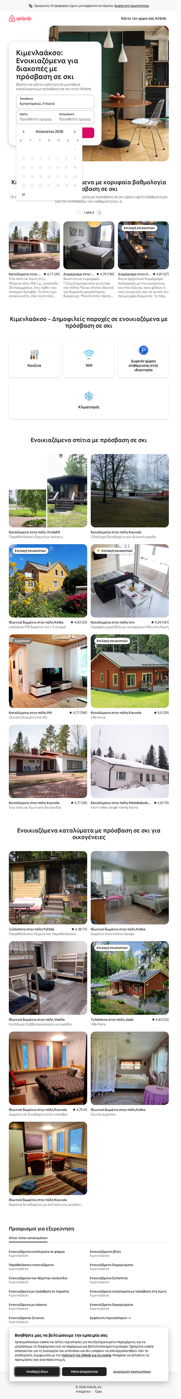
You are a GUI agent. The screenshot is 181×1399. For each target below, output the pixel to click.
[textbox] (36, 119)
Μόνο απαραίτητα (84, 1372)
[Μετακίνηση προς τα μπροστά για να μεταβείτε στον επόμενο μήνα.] (74, 131)
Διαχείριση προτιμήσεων (132, 1372)
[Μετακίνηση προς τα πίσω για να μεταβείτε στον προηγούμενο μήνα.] (24, 131)
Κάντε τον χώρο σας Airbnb (143, 18)
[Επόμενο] (99, 212)
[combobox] (55, 103)
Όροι (98, 1391)
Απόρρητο (83, 1391)
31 (23, 195)
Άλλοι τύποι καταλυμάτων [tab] (28, 1238)
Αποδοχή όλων (37, 1372)
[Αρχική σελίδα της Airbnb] (20, 18)
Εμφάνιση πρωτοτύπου (131, 6)
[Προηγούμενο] (78, 212)
